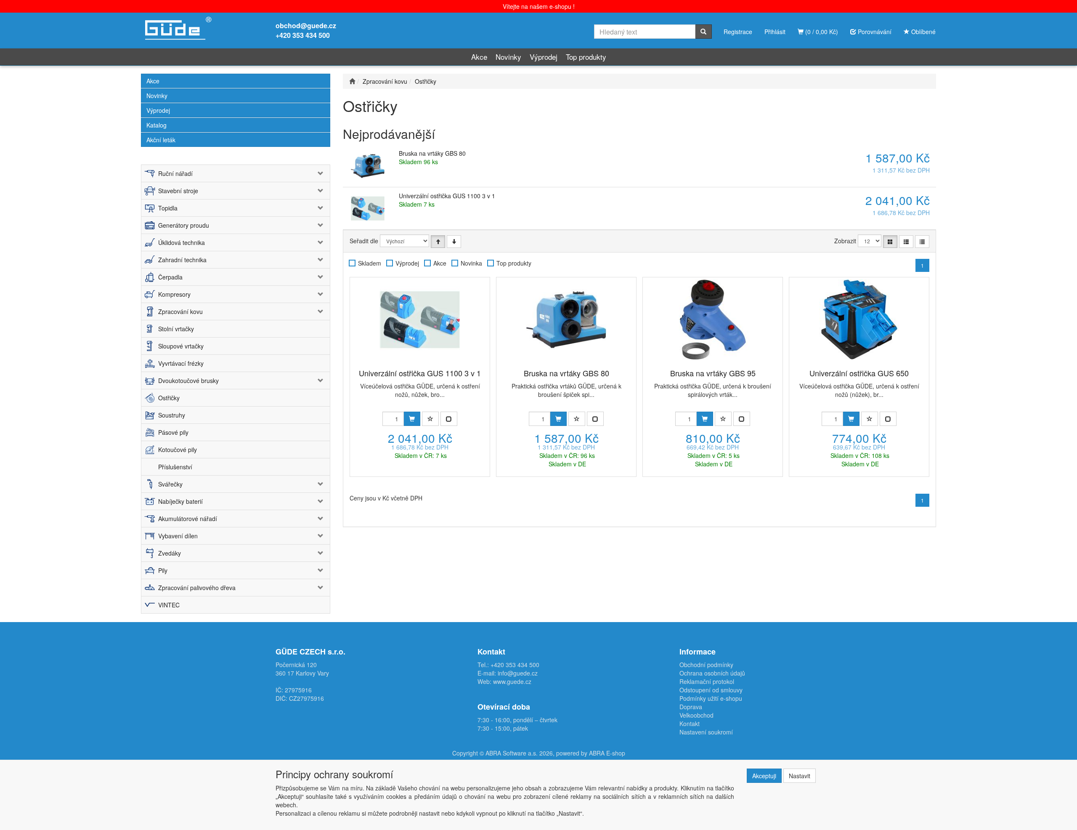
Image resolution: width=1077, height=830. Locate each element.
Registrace (738, 31)
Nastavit (799, 775)
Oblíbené (923, 31)
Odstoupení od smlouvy (711, 690)
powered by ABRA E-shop (590, 753)
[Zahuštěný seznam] (922, 241)
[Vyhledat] (703, 31)
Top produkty (586, 56)
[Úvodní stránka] (352, 81)
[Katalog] (890, 241)
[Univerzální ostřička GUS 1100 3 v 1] (420, 319)
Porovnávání (873, 31)
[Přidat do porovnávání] (448, 419)
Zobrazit (845, 241)
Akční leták (160, 140)
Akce (479, 56)
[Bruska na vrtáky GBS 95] (713, 319)
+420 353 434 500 (303, 35)
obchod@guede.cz (306, 25)
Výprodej (543, 56)
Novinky (508, 56)
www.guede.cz (512, 681)
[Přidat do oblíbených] (430, 419)
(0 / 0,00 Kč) (821, 31)
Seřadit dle (364, 241)
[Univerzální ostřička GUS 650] (859, 319)
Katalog (156, 125)
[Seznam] (906, 241)
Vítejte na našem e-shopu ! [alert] (539, 6)
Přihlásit (774, 31)
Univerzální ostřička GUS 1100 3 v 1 (447, 196)
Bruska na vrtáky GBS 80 (432, 153)
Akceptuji (764, 775)
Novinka (471, 263)
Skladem (369, 263)
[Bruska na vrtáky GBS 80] (566, 319)
